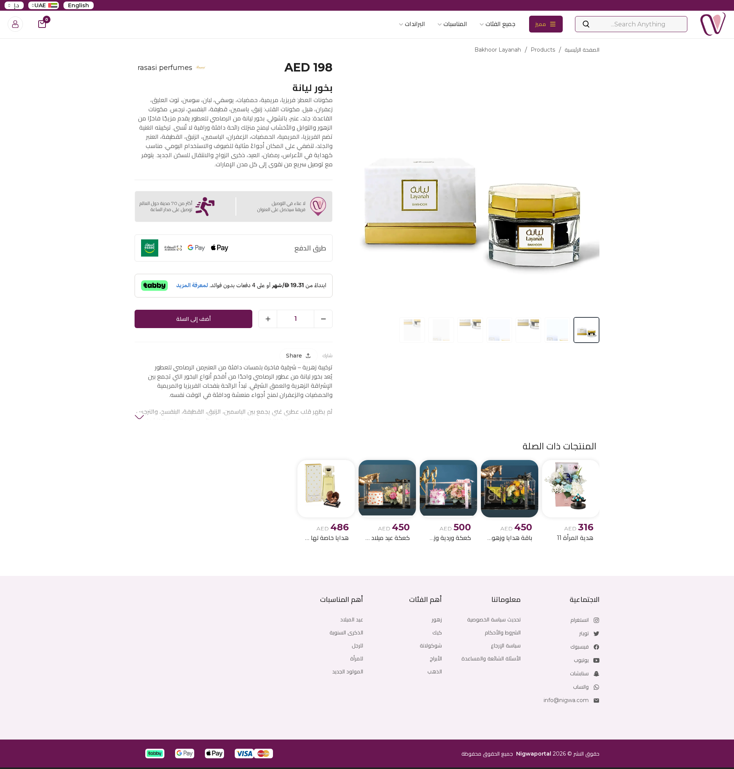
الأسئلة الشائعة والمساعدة (491, 658)
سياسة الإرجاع (506, 645)
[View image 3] (528, 330)
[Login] (15, 24)
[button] (263, 753)
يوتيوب (581, 660)
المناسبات (455, 24)
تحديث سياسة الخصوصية (494, 619)
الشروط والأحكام (503, 632)
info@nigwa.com (566, 700)
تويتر (584, 633)
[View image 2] (557, 330)
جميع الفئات (500, 24)
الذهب (434, 671)
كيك (437, 632)
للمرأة (356, 658)
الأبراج (436, 658)
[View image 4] (499, 330)
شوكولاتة (431, 645)
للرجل (357, 645)
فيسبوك (579, 646)
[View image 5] (470, 330)
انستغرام (579, 619)
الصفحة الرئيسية (582, 49)
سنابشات (579, 673)
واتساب (581, 686)
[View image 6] (441, 330)
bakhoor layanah (497, 49)
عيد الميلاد (351, 619)
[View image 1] (586, 330)
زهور (437, 619)
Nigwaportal (533, 753)
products (543, 49)
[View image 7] (412, 330)
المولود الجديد (347, 671)
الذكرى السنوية (346, 632)
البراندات (415, 24)
